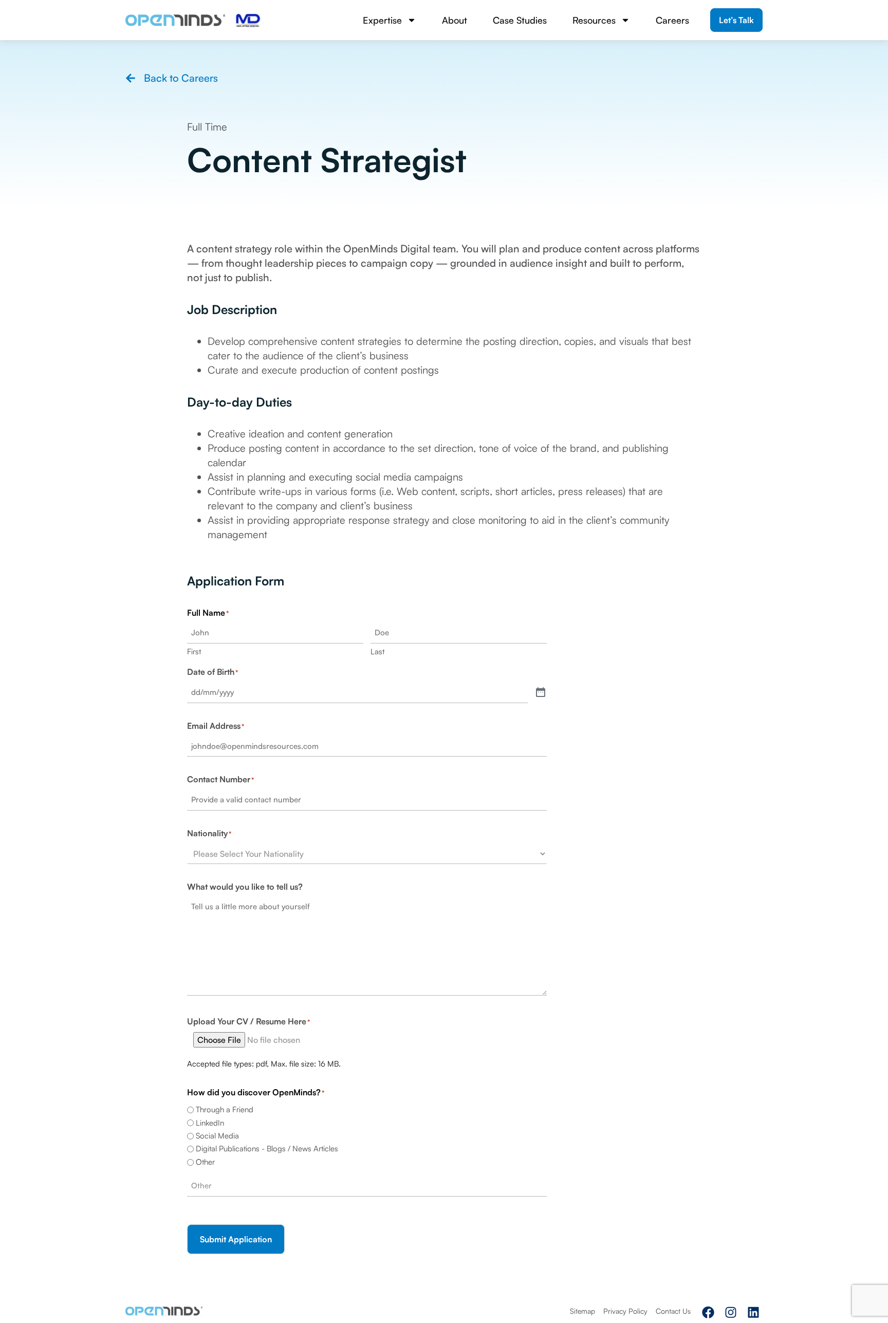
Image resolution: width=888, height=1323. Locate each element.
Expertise (382, 20)
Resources (594, 20)
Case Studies (520, 20)
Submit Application (236, 1239)
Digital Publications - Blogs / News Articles (267, 1148)
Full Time (207, 126)
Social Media (217, 1136)
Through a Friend (224, 1109)
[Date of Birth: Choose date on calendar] (540, 693)
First (194, 651)
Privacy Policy (625, 1311)
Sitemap (582, 1311)
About (454, 20)
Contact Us (673, 1311)
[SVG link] (175, 20)
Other (205, 1162)
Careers (672, 20)
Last (377, 651)
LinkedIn (210, 1123)
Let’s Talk (736, 20)
